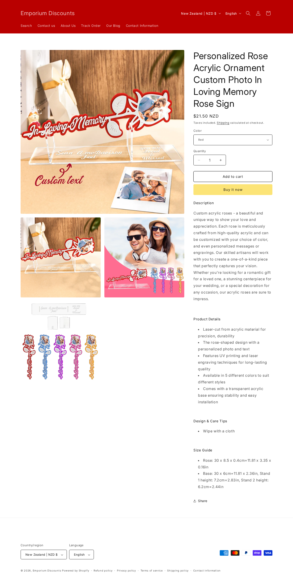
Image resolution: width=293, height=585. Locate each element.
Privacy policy (126, 570)
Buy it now (233, 189)
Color (197, 130)
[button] (248, 13)
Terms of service (152, 570)
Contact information (207, 570)
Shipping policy (178, 570)
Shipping (223, 122)
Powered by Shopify (75, 570)
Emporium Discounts (47, 570)
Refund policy (103, 570)
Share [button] (202, 501)
